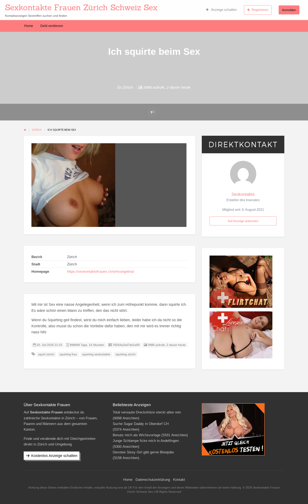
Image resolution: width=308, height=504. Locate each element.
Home (28, 26)
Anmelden (289, 10)
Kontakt (179, 480)
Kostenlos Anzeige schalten (54, 456)
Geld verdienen (51, 26)
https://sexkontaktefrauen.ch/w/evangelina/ (100, 272)
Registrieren (260, 10)
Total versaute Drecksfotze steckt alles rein (147, 412)
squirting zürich (125, 354)
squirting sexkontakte (96, 354)
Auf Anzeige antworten (243, 221)
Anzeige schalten (223, 10)
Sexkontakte (243, 194)
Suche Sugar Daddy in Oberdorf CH (141, 424)
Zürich (128, 87)
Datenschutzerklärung (153, 480)
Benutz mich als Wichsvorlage (136, 435)
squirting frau (68, 354)
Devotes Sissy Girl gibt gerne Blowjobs (143, 452)
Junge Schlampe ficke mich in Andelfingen (146, 441)
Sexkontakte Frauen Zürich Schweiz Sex (81, 7)
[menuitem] (221, 10)
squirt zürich (46, 354)
